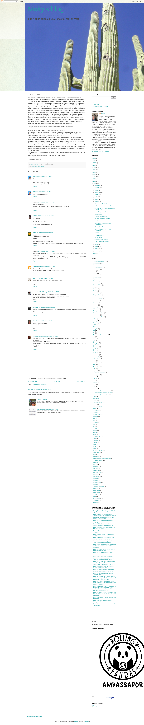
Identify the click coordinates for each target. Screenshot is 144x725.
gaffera (76, 721)
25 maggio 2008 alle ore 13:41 (45, 278)
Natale (95, 405)
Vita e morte (96, 500)
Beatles (95, 291)
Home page (57, 381)
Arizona (95, 281)
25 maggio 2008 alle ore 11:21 (47, 266)
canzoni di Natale (97, 299)
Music (94, 401)
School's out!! (98, 214)
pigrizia (95, 430)
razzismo (95, 440)
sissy (94, 454)
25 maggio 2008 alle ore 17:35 (50, 292)
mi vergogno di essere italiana (101, 395)
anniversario (96, 275)
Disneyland (96, 311)
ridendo (42, 166)
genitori (95, 345)
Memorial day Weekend (101, 203)
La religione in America (99, 373)
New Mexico (96, 411)
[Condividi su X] (48, 164)
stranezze (95, 466)
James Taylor (96, 367)
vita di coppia (96, 498)
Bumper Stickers (97, 295)
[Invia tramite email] (45, 164)
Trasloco (95, 478)
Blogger (87, 721)
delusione (95, 309)
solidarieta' (96, 456)
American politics (97, 267)
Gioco (94, 351)
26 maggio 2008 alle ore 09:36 (44, 321)
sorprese (95, 462)
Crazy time (36, 266)
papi (94, 420)
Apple (94, 279)
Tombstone (96, 470)
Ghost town (96, 347)
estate (94, 325)
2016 (94, 165)
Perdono (95, 422)
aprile (96, 244)
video (94, 496)
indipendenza (96, 359)
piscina (95, 432)
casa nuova (96, 301)
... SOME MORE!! (99, 235)
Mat (34, 176)
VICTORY (95, 494)
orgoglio (95, 418)
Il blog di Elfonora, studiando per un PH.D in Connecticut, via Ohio (104, 550)
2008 (94, 183)
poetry (94, 434)
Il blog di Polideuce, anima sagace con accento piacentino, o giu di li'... (103, 538)
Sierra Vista (96, 452)
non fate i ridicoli (97, 415)
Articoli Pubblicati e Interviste (100, 106)
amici (94, 271)
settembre (97, 192)
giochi (94, 349)
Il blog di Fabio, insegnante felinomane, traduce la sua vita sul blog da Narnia (103, 570)
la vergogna (96, 375)
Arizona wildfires (97, 285)
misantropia (96, 398)
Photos (95, 428)
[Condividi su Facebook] (50, 164)
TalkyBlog (95, 468)
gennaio (97, 251)
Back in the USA (37, 292)
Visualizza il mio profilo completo (100, 151)
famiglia (95, 329)
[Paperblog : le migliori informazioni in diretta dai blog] (110, 699)
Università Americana (98, 486)
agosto (97, 194)
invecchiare (96, 363)
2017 (94, 163)
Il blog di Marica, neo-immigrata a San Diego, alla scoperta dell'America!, (103, 541)
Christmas (95, 303)
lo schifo (95, 383)
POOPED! (97, 233)
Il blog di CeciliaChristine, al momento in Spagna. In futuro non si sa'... (104, 567)
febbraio (97, 248)
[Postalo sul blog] (47, 164)
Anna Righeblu (37, 336)
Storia (94, 464)
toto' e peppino (97, 472)
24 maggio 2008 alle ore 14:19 (46, 202)
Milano (95, 397)
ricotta (94, 444)
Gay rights (95, 343)
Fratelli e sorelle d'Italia (101, 216)
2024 (94, 158)
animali (95, 273)
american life (96, 263)
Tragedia (95, 474)
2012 (94, 174)
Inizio (94, 361)
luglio (96, 197)
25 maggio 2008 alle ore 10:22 (46, 251)
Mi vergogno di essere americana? (102, 392)
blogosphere (96, 293)
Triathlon (95, 480)
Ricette (95, 442)
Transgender (96, 476)
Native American (97, 406)
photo (94, 426)
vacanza (95, 488)
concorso (95, 305)
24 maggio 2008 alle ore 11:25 (43, 176)
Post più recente (32, 381)
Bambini (95, 289)
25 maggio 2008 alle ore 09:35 (45, 232)
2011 (94, 176)
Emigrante (35, 307)
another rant (96, 277)
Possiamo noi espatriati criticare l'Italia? (47, 409)
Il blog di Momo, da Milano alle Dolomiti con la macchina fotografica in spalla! (103, 558)
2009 (94, 181)
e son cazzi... (96, 315)
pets (94, 425)
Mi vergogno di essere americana (102, 391)
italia (94, 365)
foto (94, 337)
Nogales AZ (96, 412)
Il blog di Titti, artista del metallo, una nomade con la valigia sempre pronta (103, 524)
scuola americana (98, 450)
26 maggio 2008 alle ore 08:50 (47, 307)
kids (94, 369)
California (95, 297)
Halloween (96, 355)
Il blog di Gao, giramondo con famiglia (103, 556)
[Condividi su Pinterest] (52, 164)
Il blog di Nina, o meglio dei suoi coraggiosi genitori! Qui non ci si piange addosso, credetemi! (104, 546)
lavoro (94, 377)
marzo (96, 246)
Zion (34, 321)
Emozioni (95, 323)
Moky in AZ (104, 113)
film (94, 333)
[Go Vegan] (95, 706)
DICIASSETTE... (99, 237)
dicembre (97, 185)
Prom (94, 438)
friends (95, 339)
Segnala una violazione (34, 716)
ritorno (94, 448)
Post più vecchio (81, 381)
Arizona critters (97, 283)
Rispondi (35, 186)
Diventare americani (98, 313)
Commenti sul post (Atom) (40, 384)
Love (94, 385)
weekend (95, 502)
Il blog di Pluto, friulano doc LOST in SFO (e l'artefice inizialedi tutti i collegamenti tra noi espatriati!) (104, 594)
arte (94, 287)
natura (94, 408)
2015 (94, 167)
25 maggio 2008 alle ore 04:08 (46, 215)
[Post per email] (41, 164)
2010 (94, 179)
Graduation (96, 353)
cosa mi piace (96, 307)
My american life (36, 166)
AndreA (35, 215)
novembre (97, 187)
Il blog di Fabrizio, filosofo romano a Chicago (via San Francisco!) (102, 601)
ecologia (95, 321)
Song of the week (97, 460)
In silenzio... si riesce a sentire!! (103, 206)
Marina (34, 232)
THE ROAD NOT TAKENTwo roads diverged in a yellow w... (104, 240)
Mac (94, 387)
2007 (94, 254)
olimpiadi (95, 416)
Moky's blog (46, 9)
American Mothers (98, 265)
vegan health (96, 490)
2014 (94, 169)
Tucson (95, 484)
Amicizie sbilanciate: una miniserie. (40, 389)
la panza (95, 371)
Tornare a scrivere (42, 399)
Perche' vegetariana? (100, 212)
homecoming (96, 357)
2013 (94, 172)
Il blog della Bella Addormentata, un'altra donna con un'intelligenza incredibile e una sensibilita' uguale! (104, 583)
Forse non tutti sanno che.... (100, 335)
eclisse (95, 319)
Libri (94, 381)
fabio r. (34, 278)
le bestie (95, 379)
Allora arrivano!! (99, 227)
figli (94, 331)
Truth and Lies (97, 482)
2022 (94, 160)
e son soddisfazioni (98, 317)
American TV (96, 269)
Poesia (96, 221)
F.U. (94, 327)
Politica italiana (97, 436)
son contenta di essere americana (102, 458)
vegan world (96, 492)
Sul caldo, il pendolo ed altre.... (103, 218)
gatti (94, 341)
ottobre (97, 190)
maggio (97, 201)
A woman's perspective (99, 261)
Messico (95, 389)
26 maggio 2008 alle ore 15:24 (49, 336)
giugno (97, 199)
